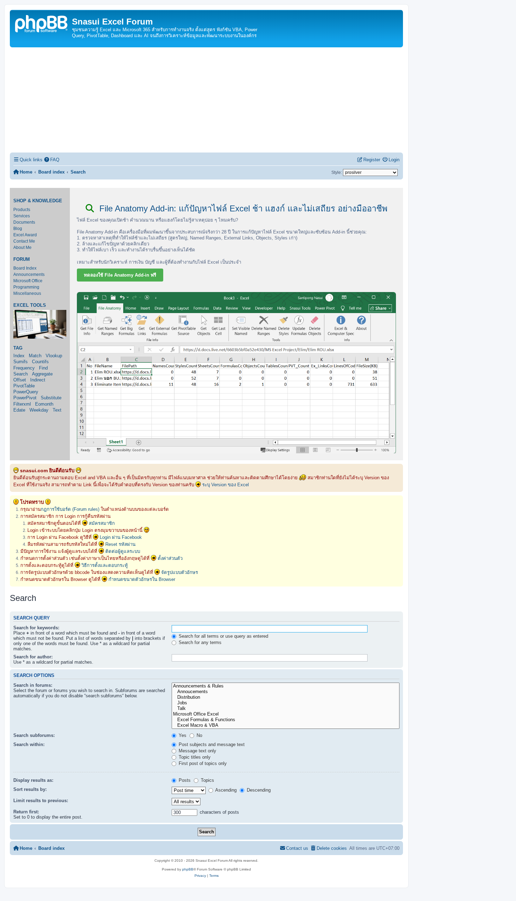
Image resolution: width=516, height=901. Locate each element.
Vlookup (54, 355)
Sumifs (20, 361)
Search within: (29, 744)
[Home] (42, 23)
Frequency (24, 368)
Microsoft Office (27, 280)
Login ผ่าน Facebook (121, 537)
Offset (19, 379)
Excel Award (25, 234)
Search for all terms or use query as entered (222, 636)
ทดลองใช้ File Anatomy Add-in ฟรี (120, 275)
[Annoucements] (285, 692)
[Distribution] (285, 697)
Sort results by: (30, 789)
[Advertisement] (206, 100)
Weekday (38, 410)
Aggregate (42, 374)
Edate (19, 410)
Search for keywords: (36, 627)
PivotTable (24, 385)
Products (21, 209)
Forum (21, 259)
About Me (22, 247)
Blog (17, 228)
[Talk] (285, 708)
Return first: (26, 811)
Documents (24, 222)
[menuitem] (52, 160)
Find (43, 368)
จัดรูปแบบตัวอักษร (179, 572)
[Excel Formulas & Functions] (285, 720)
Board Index (25, 268)
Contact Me (24, 241)
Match (35, 355)
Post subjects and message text (211, 744)
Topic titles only (194, 757)
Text (57, 410)
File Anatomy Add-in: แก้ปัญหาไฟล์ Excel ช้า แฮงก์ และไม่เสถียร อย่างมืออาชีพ (242, 208)
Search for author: (33, 656)
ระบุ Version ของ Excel (225, 484)
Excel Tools (29, 305)
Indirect (37, 379)
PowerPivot (25, 397)
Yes (181, 735)
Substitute (51, 397)
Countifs (40, 361)
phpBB (187, 869)
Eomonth (44, 404)
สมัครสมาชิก (102, 523)
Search (20, 374)
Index (19, 355)
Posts (184, 780)
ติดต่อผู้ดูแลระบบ (122, 551)
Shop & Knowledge (37, 200)
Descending (258, 790)
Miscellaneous (27, 293)
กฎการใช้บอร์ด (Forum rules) (70, 509)
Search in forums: (32, 685)
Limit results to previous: (40, 800)
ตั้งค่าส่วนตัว (170, 558)
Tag (17, 348)
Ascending (225, 790)
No (198, 735)
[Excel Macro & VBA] (285, 725)
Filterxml (22, 404)
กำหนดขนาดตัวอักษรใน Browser (141, 579)
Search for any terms (199, 642)
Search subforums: (34, 735)
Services (21, 216)
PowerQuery (25, 391)
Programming (26, 287)
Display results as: (33, 780)
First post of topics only (202, 763)
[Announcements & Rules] (285, 686)
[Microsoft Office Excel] (285, 714)
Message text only (196, 750)
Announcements (29, 274)
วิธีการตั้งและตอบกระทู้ (104, 565)
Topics (206, 780)
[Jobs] (285, 703)
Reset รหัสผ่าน (120, 544)
